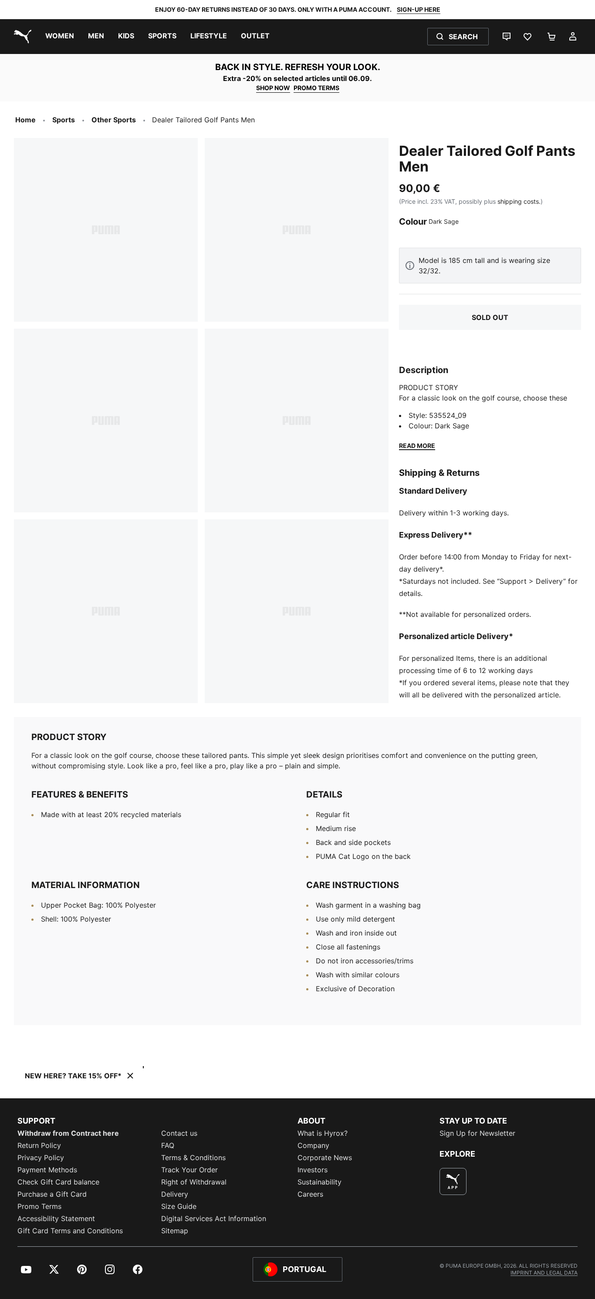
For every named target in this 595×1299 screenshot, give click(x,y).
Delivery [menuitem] (174, 1194)
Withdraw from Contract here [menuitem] (68, 1133)
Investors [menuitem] (313, 1169)
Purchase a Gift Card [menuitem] (52, 1194)
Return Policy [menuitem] (39, 1145)
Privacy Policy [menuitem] (40, 1157)
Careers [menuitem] (310, 1194)
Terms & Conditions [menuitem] (193, 1157)
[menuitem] (59, 36)
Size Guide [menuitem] (178, 1206)
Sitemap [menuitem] (174, 1230)
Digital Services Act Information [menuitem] (213, 1218)
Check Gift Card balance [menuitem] (58, 1182)
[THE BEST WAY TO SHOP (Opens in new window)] (453, 1181)
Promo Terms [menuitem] (39, 1206)
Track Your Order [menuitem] (189, 1169)
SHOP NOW (273, 87)
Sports (63, 119)
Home (25, 119)
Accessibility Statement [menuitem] (56, 1218)
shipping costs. (519, 201)
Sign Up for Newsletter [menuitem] (477, 1133)
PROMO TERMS (316, 87)
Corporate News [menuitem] (325, 1157)
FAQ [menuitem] (167, 1145)
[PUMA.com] (21, 36)
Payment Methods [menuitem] (47, 1169)
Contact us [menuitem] (179, 1133)
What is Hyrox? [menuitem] (323, 1133)
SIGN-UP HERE (418, 9)
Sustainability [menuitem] (319, 1182)
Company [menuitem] (313, 1145)
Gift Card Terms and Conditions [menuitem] (70, 1230)
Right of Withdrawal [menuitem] (194, 1182)
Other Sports (113, 119)
